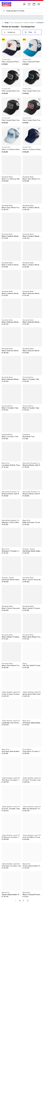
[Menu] (38, 4)
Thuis (11, 22)
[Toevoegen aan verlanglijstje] (18, 40)
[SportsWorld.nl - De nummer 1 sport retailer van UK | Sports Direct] (6, 4)
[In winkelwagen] (18, 45)
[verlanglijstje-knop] (29, 4)
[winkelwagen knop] (34, 4)
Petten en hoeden (29, 22)
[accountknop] (24, 4)
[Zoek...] (4, 10)
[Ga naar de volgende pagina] (27, 900)
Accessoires (18, 22)
